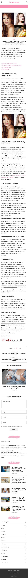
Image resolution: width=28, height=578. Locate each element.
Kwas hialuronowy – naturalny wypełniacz (11, 65)
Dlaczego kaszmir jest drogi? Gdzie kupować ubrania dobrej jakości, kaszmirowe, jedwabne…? (18, 480)
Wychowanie (14, 556)
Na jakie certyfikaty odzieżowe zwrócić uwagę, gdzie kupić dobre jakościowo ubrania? (18, 469)
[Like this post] (17, 348)
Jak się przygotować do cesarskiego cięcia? (15, 445)
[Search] (26, 2)
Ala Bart (6, 45)
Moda (14, 537)
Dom (14, 528)
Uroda (14, 553)
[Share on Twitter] (20, 348)
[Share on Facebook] (19, 348)
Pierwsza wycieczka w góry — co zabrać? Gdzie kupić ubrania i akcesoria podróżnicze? (18, 509)
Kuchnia (14, 534)
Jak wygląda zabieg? (6, 67)
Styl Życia (14, 550)
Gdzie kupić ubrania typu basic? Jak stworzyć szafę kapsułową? (18, 490)
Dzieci (14, 531)
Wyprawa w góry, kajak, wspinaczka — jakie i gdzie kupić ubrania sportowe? (18, 499)
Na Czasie (14, 540)
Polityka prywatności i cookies (14, 570)
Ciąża (14, 525)
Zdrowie (14, 559)
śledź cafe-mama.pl (5, 441)
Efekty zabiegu (5, 69)
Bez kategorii (14, 522)
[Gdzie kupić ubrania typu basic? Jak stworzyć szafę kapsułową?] (5, 490)
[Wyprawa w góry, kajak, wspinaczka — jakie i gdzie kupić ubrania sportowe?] (5, 499)
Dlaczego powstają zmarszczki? (9, 63)
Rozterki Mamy (14, 547)
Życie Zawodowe (14, 562)
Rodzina (14, 544)
